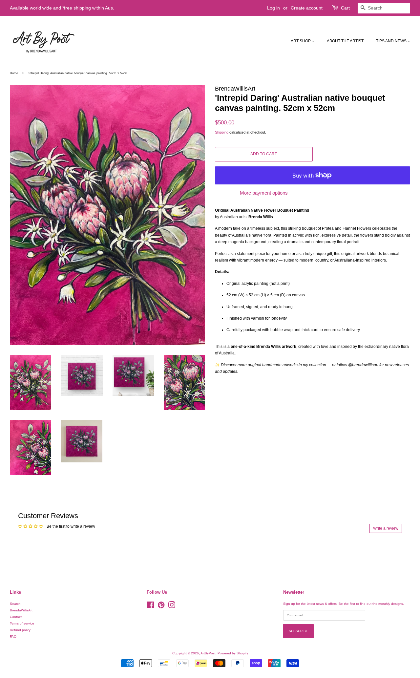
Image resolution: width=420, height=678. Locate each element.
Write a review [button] (385, 528)
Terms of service (22, 623)
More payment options (264, 193)
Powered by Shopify (233, 653)
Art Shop (301, 41)
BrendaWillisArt (21, 610)
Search (15, 603)
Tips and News (392, 41)
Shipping (221, 132)
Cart (345, 8)
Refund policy (20, 630)
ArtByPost (208, 653)
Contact (16, 617)
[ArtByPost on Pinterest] (161, 606)
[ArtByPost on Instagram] (171, 606)
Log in (273, 8)
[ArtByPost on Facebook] (150, 606)
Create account (307, 8)
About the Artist (345, 41)
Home (14, 73)
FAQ (13, 636)
